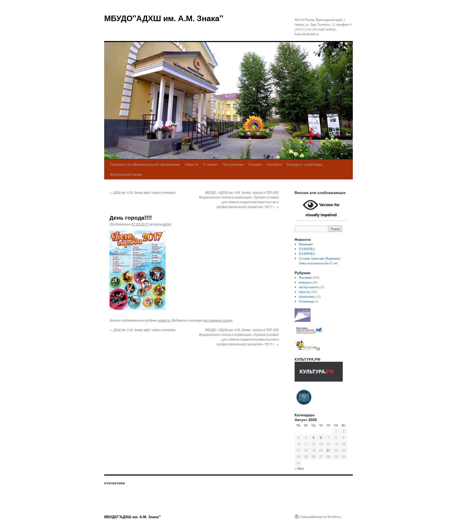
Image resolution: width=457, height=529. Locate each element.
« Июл (299, 468)
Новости (191, 164)
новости (164, 320)
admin (166, 224)
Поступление (232, 164)
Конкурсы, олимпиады (305, 164)
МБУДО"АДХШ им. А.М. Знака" (163, 18)
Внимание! (306, 244)
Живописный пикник (126, 174)
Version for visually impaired (322, 209)
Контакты (274, 164)
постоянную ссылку (217, 320)
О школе (210, 164)
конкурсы (305, 282)
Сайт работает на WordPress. (321, 516)
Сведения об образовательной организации (145, 164)
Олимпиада (306, 301)
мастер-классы (308, 287)
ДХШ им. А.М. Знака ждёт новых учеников (142, 192)
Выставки (305, 277)
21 (328, 450)
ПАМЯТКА (307, 249)
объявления (306, 296)
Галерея (255, 164)
